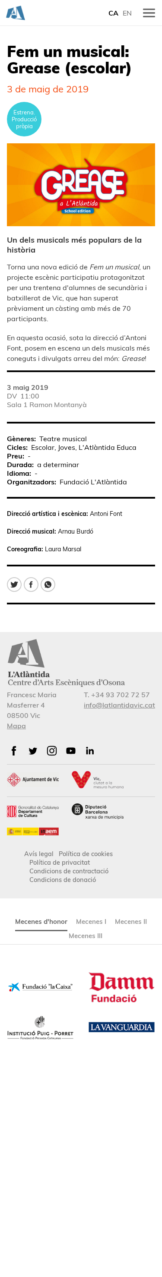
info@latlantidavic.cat (119, 705)
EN (127, 13)
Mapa (16, 725)
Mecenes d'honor (41, 921)
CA (113, 13)
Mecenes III (85, 936)
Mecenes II (131, 921)
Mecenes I (91, 921)
